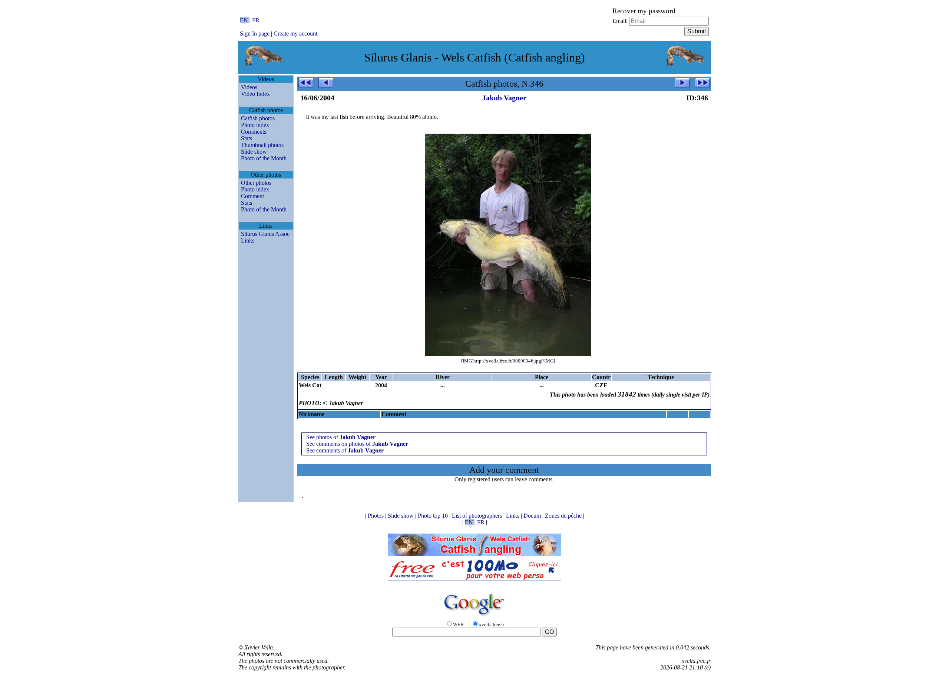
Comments (253, 131)
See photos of (341, 437)
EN (244, 20)
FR (255, 20)
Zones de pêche (564, 515)
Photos (376, 515)
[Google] (474, 617)
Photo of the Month (264, 158)
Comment (252, 196)
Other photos (256, 183)
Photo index (255, 125)
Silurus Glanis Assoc (265, 234)
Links (247, 240)
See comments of (345, 450)
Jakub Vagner (504, 98)
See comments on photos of (357, 444)
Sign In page (255, 33)
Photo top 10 (433, 515)
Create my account (295, 33)
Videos (249, 87)
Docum (532, 515)
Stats (246, 138)
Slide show (254, 151)
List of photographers (477, 515)
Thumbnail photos (262, 145)
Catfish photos (258, 118)
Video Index (255, 94)
